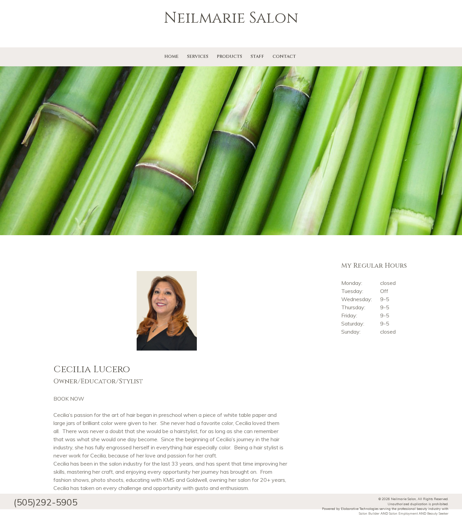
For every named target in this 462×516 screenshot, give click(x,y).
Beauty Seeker (437, 513)
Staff (257, 56)
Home (171, 56)
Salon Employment (403, 513)
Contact (284, 56)
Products (229, 56)
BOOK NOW (68, 398)
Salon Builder (369, 513)
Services (197, 56)
